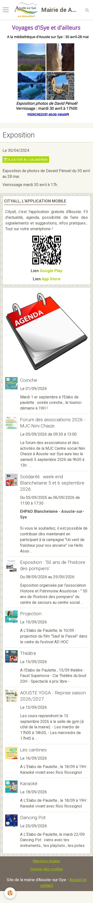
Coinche (28, 380)
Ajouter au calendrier (27, 159)
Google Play (51, 270)
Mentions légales (46, 861)
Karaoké (28, 783)
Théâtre (28, 653)
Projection (30, 613)
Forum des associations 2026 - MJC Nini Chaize (53, 423)
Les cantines (33, 750)
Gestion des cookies (46, 869)
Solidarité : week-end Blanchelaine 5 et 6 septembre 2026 (52, 483)
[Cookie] (10, 893)
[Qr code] (46, 249)
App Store (51, 279)
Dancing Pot (33, 817)
